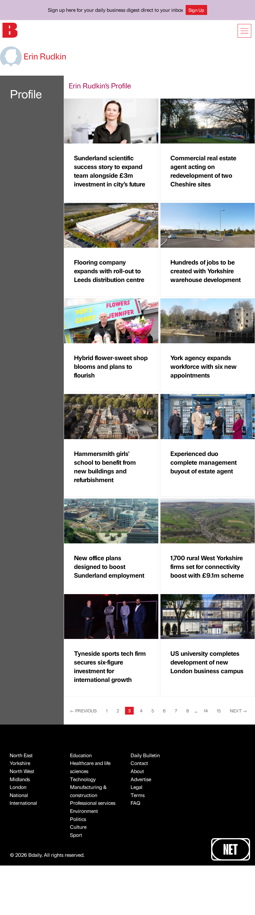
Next (238, 710)
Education (81, 755)
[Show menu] (244, 31)
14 (206, 710)
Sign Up (196, 10)
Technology (83, 779)
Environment (84, 811)
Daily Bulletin (145, 755)
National (19, 795)
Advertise (141, 779)
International (23, 803)
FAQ (135, 803)
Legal (136, 787)
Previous (83, 710)
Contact (139, 763)
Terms (138, 795)
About (137, 771)
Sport (76, 835)
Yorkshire (20, 763)
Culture (78, 827)
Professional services (92, 803)
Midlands (20, 779)
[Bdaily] (10, 29)
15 (219, 710)
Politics (78, 819)
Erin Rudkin (44, 56)
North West (22, 771)
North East (21, 755)
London (18, 787)
